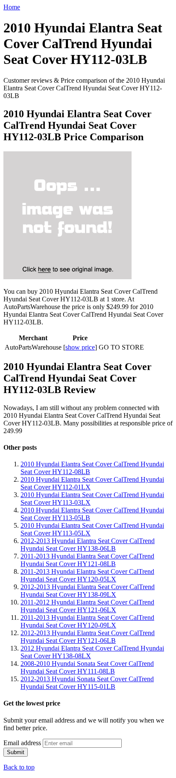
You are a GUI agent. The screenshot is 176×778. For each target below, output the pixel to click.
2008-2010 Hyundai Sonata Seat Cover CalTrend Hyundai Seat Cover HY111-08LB (87, 667)
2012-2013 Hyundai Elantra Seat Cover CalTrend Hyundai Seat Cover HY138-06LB (88, 544)
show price (80, 347)
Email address (22, 742)
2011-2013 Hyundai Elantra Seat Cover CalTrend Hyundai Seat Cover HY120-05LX (87, 575)
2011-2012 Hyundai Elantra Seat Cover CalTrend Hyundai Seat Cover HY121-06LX (87, 606)
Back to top (19, 767)
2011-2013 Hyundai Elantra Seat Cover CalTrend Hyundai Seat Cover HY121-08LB (87, 559)
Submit (15, 752)
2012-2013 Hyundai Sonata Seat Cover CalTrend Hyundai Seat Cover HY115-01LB (87, 682)
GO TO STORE (121, 347)
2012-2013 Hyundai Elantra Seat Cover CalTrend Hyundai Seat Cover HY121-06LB (88, 636)
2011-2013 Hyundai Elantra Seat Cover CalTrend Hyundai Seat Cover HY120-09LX (87, 621)
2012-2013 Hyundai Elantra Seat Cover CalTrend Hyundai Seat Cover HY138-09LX (88, 590)
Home (11, 7)
